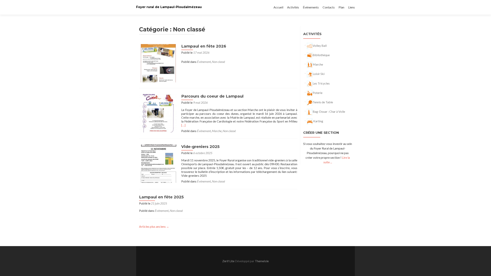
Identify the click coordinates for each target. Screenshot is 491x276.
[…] (183, 125)
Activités (293, 7)
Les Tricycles (321, 83)
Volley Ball (320, 45)
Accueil (278, 7)
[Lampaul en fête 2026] (158, 63)
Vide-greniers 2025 (200, 146)
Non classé (218, 61)
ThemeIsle (262, 261)
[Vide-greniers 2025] (158, 163)
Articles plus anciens (154, 226)
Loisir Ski (319, 74)
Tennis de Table (323, 102)
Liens (351, 7)
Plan (341, 7)
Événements (311, 7)
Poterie (317, 92)
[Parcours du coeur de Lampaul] (158, 113)
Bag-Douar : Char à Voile (329, 111)
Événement (204, 61)
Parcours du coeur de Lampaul (212, 96)
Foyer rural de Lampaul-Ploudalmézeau (169, 7)
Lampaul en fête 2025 (161, 197)
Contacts (329, 7)
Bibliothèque (321, 55)
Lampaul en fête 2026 (203, 46)
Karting (318, 121)
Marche (217, 131)
